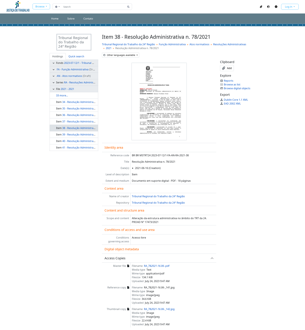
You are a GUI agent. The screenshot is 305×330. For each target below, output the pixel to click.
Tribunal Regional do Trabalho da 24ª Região (128, 44)
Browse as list (232, 84)
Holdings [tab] (57, 56)
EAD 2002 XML (232, 103)
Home (54, 18)
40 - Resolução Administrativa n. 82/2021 (86, 141)
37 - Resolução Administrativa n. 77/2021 (86, 121)
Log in (289, 6)
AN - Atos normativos (69, 76)
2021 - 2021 (67, 89)
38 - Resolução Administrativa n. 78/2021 (86, 128)
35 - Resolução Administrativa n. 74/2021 (86, 108)
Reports (228, 80)
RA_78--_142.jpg (159, 309)
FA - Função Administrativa (72, 69)
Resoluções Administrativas (229, 44)
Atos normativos (199, 44)
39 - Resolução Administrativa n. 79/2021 (86, 134)
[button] (261, 6)
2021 (109, 48)
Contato (88, 18)
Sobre (71, 18)
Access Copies (115, 258)
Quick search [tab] (76, 56)
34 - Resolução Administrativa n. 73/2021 (86, 102)
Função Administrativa (172, 44)
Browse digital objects (237, 88)
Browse (40, 6)
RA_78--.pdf (156, 266)
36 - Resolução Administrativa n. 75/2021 (86, 115)
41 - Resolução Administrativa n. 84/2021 (86, 147)
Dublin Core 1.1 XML (236, 99)
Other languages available (121, 55)
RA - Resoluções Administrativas (83, 82)
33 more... (62, 95)
